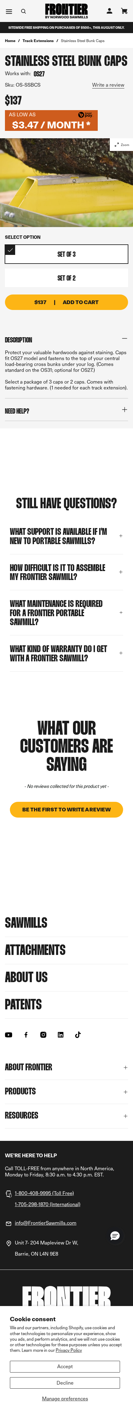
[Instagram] (43, 1034)
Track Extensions (38, 40)
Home (10, 40)
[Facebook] (26, 1034)
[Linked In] (60, 1034)
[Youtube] (8, 1034)
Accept (65, 1366)
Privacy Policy (69, 1350)
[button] (66, 807)
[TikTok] (78, 1034)
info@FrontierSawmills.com (45, 1223)
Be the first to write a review (66, 810)
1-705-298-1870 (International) (47, 1204)
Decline (65, 1383)
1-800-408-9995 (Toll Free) (44, 1193)
